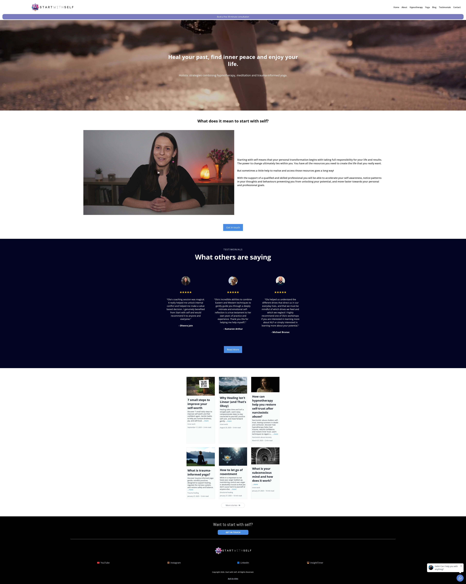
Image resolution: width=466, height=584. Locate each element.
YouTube (105, 562)
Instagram (176, 562)
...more (205, 421)
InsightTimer (316, 562)
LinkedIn (244, 562)
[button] (200, 410)
